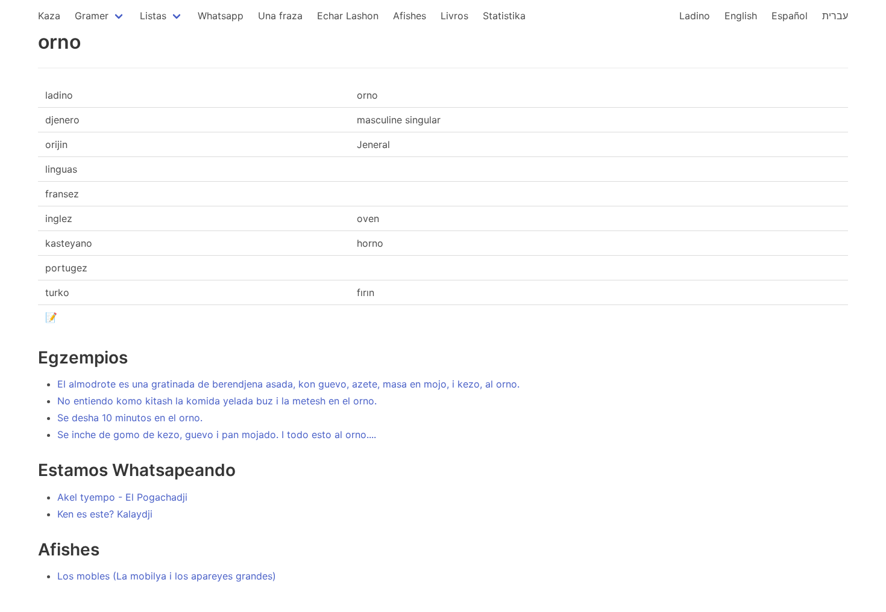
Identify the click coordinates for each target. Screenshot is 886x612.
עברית (835, 16)
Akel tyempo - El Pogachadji (122, 497)
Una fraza (280, 16)
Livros (454, 16)
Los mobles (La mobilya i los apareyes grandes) (166, 576)
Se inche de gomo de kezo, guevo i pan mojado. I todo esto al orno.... (216, 434)
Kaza (49, 16)
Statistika (504, 16)
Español (789, 16)
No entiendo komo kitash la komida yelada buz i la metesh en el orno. (217, 401)
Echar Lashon (348, 16)
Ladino (694, 16)
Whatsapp (220, 16)
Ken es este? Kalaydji (104, 514)
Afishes (409, 16)
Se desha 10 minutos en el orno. (130, 418)
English (740, 16)
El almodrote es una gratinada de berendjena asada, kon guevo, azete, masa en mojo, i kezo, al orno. (288, 384)
